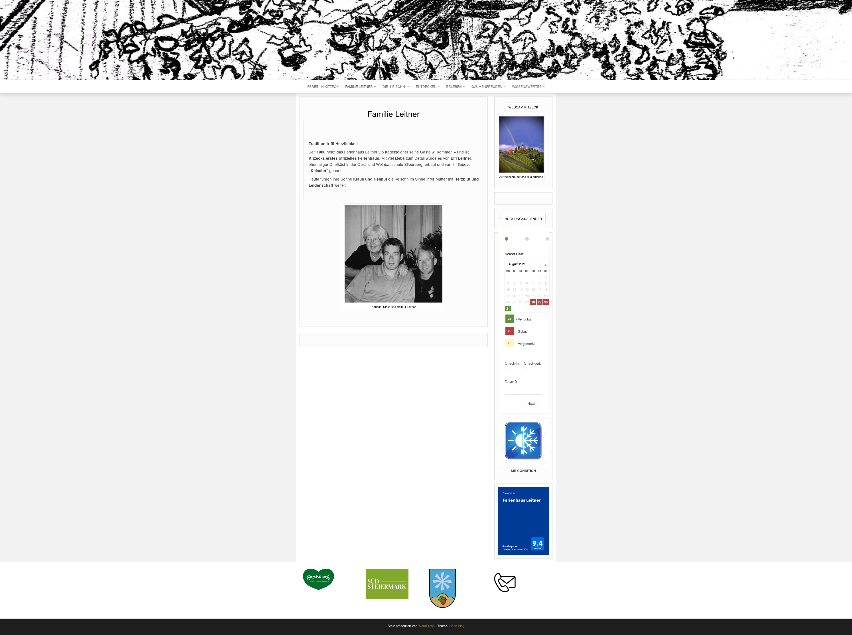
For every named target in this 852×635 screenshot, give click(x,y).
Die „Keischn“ (395, 86)
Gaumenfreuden (487, 86)
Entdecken (426, 86)
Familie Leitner (359, 86)
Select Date (514, 253)
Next (531, 403)
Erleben (454, 86)
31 (508, 308)
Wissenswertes (527, 86)
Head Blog (456, 625)
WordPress (426, 625)
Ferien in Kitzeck (323, 86)
